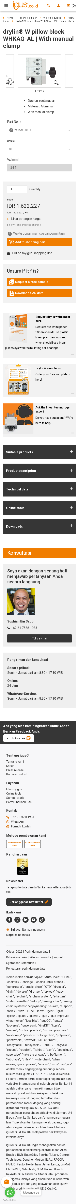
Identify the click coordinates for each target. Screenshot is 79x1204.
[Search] (48, 5)
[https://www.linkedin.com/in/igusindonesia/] (25, 920)
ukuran (11, 141)
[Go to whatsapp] (10, 1192)
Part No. (12, 122)
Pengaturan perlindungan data (25, 968)
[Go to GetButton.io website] (9, 1200)
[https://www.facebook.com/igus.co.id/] (9, 920)
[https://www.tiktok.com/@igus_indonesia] (42, 920)
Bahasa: (28, 929)
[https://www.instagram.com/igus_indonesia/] (17, 920)
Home (10, 18)
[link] (39, 283)
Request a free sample (28, 283)
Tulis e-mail (39, 638)
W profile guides (52, 18)
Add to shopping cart (27, 243)
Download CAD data (26, 294)
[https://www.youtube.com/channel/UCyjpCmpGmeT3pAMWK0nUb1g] (34, 920)
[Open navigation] (6, 5)
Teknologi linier (28, 18)
